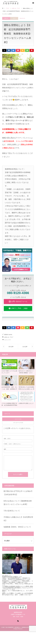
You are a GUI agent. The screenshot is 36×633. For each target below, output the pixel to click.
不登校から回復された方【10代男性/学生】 (18, 518)
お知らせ (6, 18)
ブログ (14, 18)
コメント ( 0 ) (18, 419)
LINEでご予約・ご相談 (19, 308)
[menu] (33, 3)
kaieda (10, 334)
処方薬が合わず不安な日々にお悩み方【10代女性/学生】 (18, 492)
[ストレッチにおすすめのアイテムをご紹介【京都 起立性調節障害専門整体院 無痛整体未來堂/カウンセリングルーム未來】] (26, 346)
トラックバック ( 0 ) (18, 422)
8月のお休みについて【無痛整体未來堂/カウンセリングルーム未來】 (18, 502)
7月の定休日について (12, 511)
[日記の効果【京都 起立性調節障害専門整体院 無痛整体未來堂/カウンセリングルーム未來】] (10, 346)
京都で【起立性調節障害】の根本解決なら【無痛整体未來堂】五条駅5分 (18, 627)
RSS (18, 621)
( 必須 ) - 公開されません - (12, 443)
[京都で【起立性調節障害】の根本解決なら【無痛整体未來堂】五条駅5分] (19, 3)
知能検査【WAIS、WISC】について (17, 527)
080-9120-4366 (18, 293)
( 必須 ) (7, 438)
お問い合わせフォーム (19, 301)
